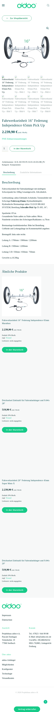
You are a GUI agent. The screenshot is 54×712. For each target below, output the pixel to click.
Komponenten (15, 165)
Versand (8, 338)
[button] (3, 5)
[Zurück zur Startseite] (27, 5)
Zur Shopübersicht (19, 18)
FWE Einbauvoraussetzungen (14, 139)
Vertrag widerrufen (27, 709)
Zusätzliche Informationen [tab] (31, 172)
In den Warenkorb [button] (14, 350)
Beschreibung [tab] (9, 172)
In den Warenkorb (22, 148)
